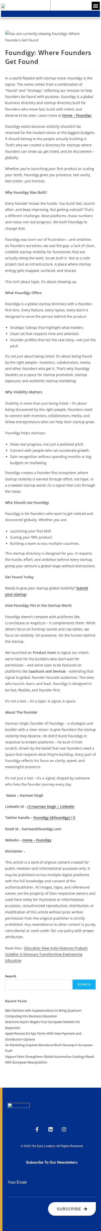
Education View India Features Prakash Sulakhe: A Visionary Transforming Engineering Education (46, 954)
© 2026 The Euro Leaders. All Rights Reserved (52, 1146)
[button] (95, 5)
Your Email (17, 1182)
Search (10, 976)
